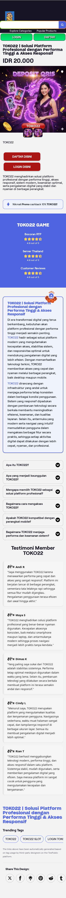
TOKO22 (13, 337)
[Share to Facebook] (20, 877)
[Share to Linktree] (30, 877)
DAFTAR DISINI (22, 156)
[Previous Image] (3, 99)
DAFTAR (49, 37)
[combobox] (29, 25)
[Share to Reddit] (51, 877)
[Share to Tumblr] (61, 877)
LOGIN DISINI (22, 166)
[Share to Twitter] (10, 877)
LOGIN (16, 37)
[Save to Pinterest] (40, 877)
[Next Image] (63, 99)
